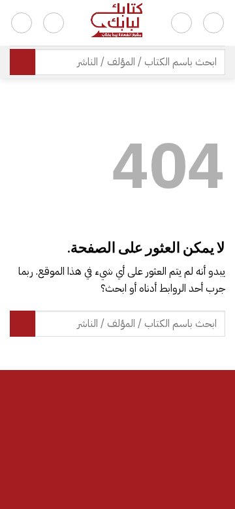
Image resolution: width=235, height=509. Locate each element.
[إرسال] (22, 61)
